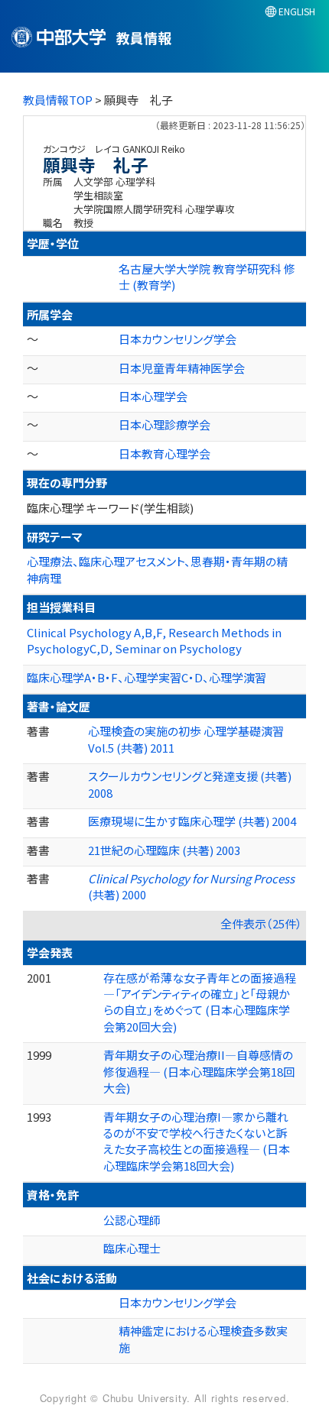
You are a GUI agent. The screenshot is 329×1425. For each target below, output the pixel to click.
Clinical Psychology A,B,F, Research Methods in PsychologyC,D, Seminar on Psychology (154, 640)
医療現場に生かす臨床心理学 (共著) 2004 (192, 821)
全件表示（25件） (261, 923)
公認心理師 (132, 1220)
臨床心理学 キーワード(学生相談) (110, 508)
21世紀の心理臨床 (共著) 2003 (164, 850)
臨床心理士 (132, 1248)
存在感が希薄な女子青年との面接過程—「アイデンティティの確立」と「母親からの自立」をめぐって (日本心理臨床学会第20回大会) (199, 1002)
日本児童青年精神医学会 (182, 368)
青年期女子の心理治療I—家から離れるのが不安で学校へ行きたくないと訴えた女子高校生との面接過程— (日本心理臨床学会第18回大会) (196, 1141)
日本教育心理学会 (164, 453)
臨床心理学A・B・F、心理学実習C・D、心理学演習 (146, 677)
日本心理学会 (153, 396)
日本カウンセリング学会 (177, 339)
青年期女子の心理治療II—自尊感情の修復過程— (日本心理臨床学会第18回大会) (199, 1071)
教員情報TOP (58, 100)
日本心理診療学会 (164, 424)
